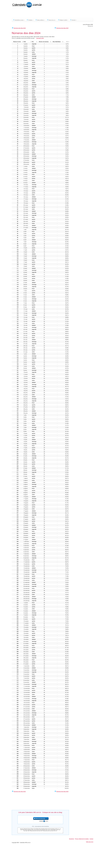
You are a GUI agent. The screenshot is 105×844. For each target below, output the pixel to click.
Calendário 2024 (40, 38)
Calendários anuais (19, 20)
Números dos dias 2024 (40, 818)
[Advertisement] (46, 13)
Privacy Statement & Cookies (82, 838)
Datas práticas (40, 20)
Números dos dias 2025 (62, 28)
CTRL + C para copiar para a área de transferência (40, 826)
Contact (91, 838)
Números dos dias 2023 (20, 28)
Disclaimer (71, 838)
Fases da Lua (51, 20)
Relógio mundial (63, 20)
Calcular (74, 20)
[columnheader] (17, 42)
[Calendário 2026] (27, 4)
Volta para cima (89, 841)
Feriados (30, 20)
